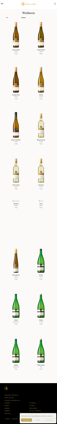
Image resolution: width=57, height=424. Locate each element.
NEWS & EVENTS (33, 408)
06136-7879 (11, 397)
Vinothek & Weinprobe (35, 410)
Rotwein (7, 405)
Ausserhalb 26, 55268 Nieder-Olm (12, 400)
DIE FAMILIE (32, 405)
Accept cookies (26, 420)
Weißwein (7, 410)
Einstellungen (49, 420)
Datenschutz (14, 418)
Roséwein (7, 408)
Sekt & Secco (8, 413)
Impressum (7, 418)
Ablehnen (38, 420)
